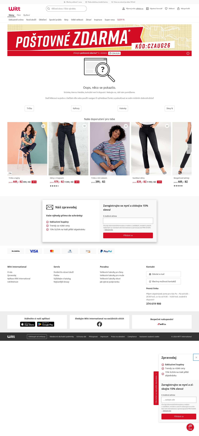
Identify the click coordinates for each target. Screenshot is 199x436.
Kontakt (150, 266)
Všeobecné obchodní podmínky (62, 336)
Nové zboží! (31, 19)
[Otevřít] (188, 53)
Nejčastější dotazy (61, 282)
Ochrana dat (81, 336)
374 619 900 (153, 303)
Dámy (11, 15)
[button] (189, 149)
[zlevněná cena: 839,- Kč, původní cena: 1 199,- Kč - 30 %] (151, 148)
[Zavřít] (196, 357)
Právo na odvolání (118, 336)
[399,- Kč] (110, 148)
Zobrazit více (167, 411)
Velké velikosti (77, 19)
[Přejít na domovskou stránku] (14, 8)
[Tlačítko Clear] (84, 9)
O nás (9, 272)
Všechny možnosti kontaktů (164, 281)
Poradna (104, 266)
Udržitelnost (12, 282)
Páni (19, 15)
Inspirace (98, 19)
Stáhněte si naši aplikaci (37, 318)
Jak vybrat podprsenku (109, 282)
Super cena (110, 19)
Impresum (104, 336)
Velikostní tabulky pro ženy (111, 272)
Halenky (122, 108)
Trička (29, 108)
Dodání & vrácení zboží (64, 272)
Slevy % (170, 108)
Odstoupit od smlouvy (36, 336)
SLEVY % (120, 19)
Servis (57, 266)
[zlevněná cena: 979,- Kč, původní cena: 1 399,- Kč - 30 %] (68, 148)
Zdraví (88, 19)
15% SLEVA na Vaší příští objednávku (156, 390)
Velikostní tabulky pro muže (112, 275)
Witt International (16, 266)
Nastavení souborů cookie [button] (149, 336)
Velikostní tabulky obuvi (110, 278)
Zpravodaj (11, 275)
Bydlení (26, 15)
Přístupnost (93, 336)
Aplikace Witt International (18, 278)
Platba (56, 275)
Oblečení (43, 19)
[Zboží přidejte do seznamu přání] (43, 126)
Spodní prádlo (55, 19)
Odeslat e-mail (161, 275)
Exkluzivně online (16, 19)
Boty (66, 19)
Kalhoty (76, 108)
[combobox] (71, 8)
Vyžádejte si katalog (62, 278)
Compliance (132, 336)
